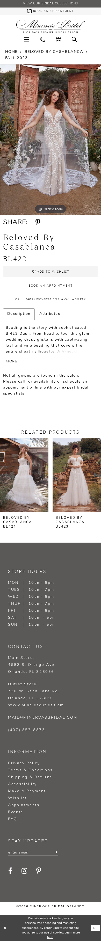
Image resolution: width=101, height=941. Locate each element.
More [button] (11, 361)
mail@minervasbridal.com (42, 718)
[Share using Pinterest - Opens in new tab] (38, 223)
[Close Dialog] (4, 927)
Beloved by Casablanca (54, 52)
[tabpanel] (50, 139)
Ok (95, 928)
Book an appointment (50, 285)
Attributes (49, 314)
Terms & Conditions (30, 770)
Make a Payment (27, 791)
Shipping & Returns (30, 777)
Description (19, 314)
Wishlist (17, 798)
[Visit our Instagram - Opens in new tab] (24, 871)
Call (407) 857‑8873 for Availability (50, 299)
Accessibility (22, 784)
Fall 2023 (16, 58)
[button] (27, 40)
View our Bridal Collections (50, 3)
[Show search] (75, 40)
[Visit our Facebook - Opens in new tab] (10, 871)
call (21, 382)
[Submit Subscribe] (56, 852)
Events (15, 812)
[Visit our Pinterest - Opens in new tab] (39, 871)
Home (11, 52)
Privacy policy (24, 763)
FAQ (12, 819)
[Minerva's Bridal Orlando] (50, 26)
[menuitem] (27, 40)
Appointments (23, 805)
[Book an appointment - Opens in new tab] (59, 40)
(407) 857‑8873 (26, 730)
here (50, 937)
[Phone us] (42, 40)
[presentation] (24, 475)
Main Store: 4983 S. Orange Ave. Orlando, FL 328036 (32, 665)
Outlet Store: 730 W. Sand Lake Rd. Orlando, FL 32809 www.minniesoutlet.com (36, 694)
